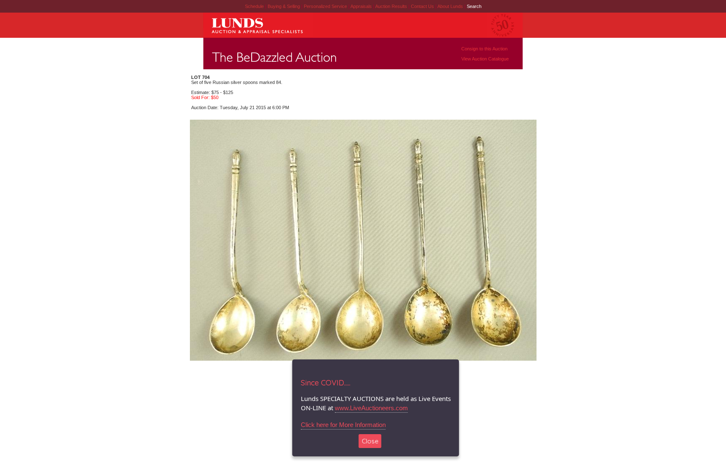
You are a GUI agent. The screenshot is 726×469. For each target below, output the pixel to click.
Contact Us (422, 6)
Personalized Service (326, 6)
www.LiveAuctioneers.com (371, 407)
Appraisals (361, 6)
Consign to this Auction (484, 48)
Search (474, 6)
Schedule (254, 6)
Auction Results (391, 6)
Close (370, 441)
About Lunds (450, 6)
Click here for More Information (343, 424)
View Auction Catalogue (485, 58)
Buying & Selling (284, 6)
